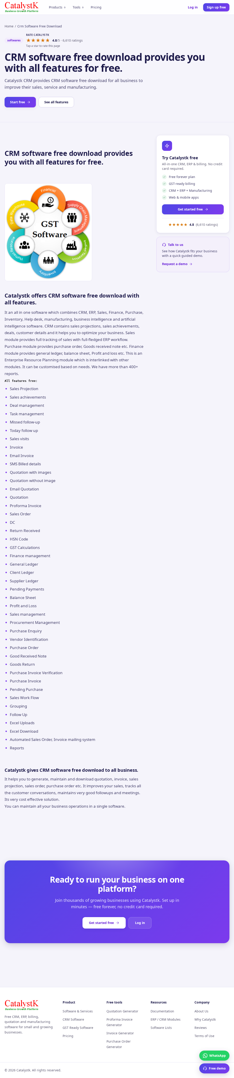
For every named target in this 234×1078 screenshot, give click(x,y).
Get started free (190, 209)
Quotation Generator (122, 1011)
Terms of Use (204, 1036)
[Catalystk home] (22, 7)
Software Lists (161, 1027)
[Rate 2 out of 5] (33, 40)
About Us (201, 1011)
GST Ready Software (78, 1027)
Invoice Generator (120, 1033)
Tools (76, 7)
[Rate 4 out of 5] (42, 40)
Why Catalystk (205, 1019)
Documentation (162, 1011)
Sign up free (216, 7)
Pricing (96, 7)
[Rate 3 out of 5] (38, 40)
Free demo (217, 1068)
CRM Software (73, 1019)
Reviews (200, 1027)
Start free (17, 102)
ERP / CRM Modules (166, 1019)
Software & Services (78, 1011)
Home (9, 26)
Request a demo (175, 264)
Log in (193, 7)
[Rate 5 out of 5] (47, 40)
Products (55, 7)
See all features (56, 102)
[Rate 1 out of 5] (28, 40)
